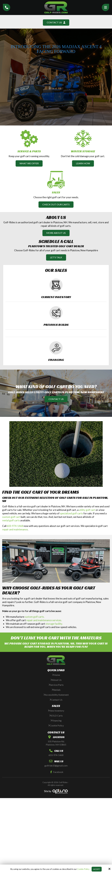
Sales (56, 192)
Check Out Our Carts (56, 204)
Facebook (58, 772)
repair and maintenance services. (44, 620)
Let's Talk (56, 257)
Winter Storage (83, 151)
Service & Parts (29, 151)
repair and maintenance (15, 529)
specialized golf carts (71, 513)
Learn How (83, 163)
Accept (96, 869)
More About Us (56, 232)
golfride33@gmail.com (56, 765)
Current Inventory (56, 297)
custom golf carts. (34, 616)
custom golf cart (11, 516)
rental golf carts (11, 520)
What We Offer (29, 163)
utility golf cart (87, 509)
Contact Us (56, 399)
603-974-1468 (15, 525)
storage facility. (54, 623)
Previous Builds (56, 325)
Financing (56, 360)
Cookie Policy (83, 869)
